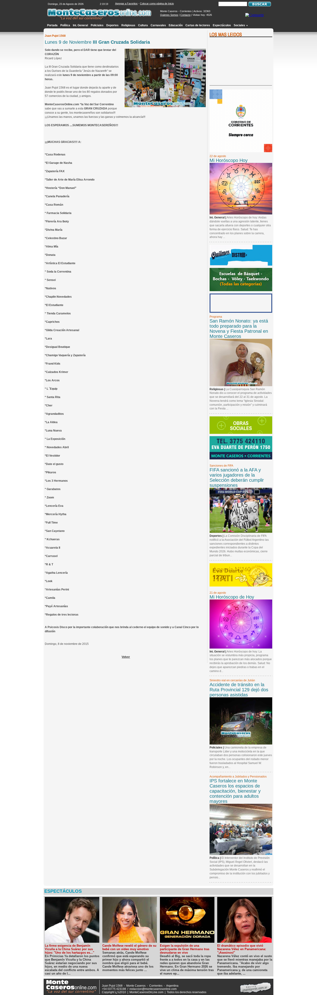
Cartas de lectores (197, 25)
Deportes (112, 25)
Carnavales (158, 25)
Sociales (241, 25)
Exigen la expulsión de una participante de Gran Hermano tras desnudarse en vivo (184, 949)
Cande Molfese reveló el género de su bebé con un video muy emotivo (129, 947)
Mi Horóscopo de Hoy (232, 597)
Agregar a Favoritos (126, 3)
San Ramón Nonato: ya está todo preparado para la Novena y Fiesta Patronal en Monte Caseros (239, 328)
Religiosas (128, 25)
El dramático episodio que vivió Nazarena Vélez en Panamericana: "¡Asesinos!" (241, 949)
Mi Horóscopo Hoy (229, 160)
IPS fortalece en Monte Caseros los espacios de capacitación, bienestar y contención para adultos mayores (235, 791)
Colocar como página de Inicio (157, 3)
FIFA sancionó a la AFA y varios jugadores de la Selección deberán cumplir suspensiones (237, 477)
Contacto (185, 14)
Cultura (143, 25)
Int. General (80, 25)
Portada (52, 25)
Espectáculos (222, 25)
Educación (176, 25)
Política (65, 25)
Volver (126, 657)
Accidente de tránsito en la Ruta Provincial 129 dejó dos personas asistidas (239, 689)
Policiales (97, 25)
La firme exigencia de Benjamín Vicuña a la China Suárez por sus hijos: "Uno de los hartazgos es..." (69, 949)
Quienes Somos (169, 14)
